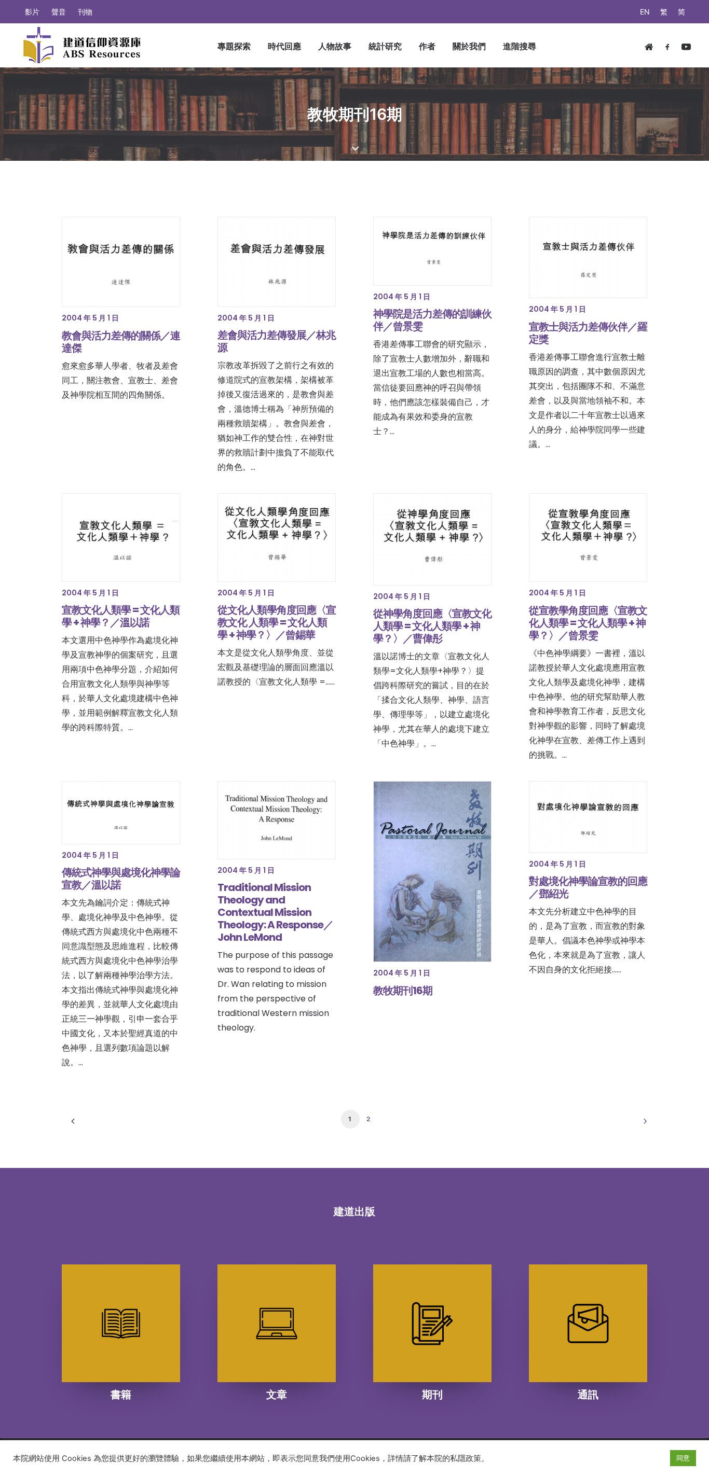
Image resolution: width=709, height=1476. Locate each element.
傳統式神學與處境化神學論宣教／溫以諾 (121, 878)
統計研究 (385, 46)
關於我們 (469, 46)
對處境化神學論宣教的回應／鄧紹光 (588, 887)
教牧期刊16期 (402, 990)
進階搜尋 (519, 46)
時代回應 (284, 46)
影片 (32, 11)
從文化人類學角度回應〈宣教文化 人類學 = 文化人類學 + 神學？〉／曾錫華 (276, 622)
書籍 (121, 1394)
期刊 (432, 1394)
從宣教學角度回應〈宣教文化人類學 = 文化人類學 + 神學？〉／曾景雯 (588, 623)
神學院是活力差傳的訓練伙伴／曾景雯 (432, 320)
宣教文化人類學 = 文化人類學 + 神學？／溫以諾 (121, 616)
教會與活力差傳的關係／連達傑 (121, 341)
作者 (427, 46)
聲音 (58, 11)
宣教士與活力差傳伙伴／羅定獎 (588, 332)
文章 (276, 1394)
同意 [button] (683, 1458)
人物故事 (334, 46)
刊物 (85, 11)
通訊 (588, 1394)
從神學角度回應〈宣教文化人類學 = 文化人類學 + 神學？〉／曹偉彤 (432, 626)
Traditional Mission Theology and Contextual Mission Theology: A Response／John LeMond (275, 912)
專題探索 (234, 46)
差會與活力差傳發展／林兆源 (276, 341)
